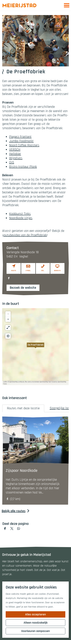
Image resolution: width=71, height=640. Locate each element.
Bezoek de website (23, 287)
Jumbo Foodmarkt (21, 141)
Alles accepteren (35, 614)
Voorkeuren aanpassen (35, 631)
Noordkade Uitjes (20, 218)
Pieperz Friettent (20, 137)
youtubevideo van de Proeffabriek (24, 235)
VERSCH (14, 149)
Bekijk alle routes (14, 511)
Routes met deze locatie (23, 408)
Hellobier (15, 154)
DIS (11, 162)
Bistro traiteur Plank (23, 166)
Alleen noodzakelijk (36, 623)
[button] (35, 347)
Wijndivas (15, 158)
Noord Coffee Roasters (24, 145)
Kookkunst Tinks (20, 214)
